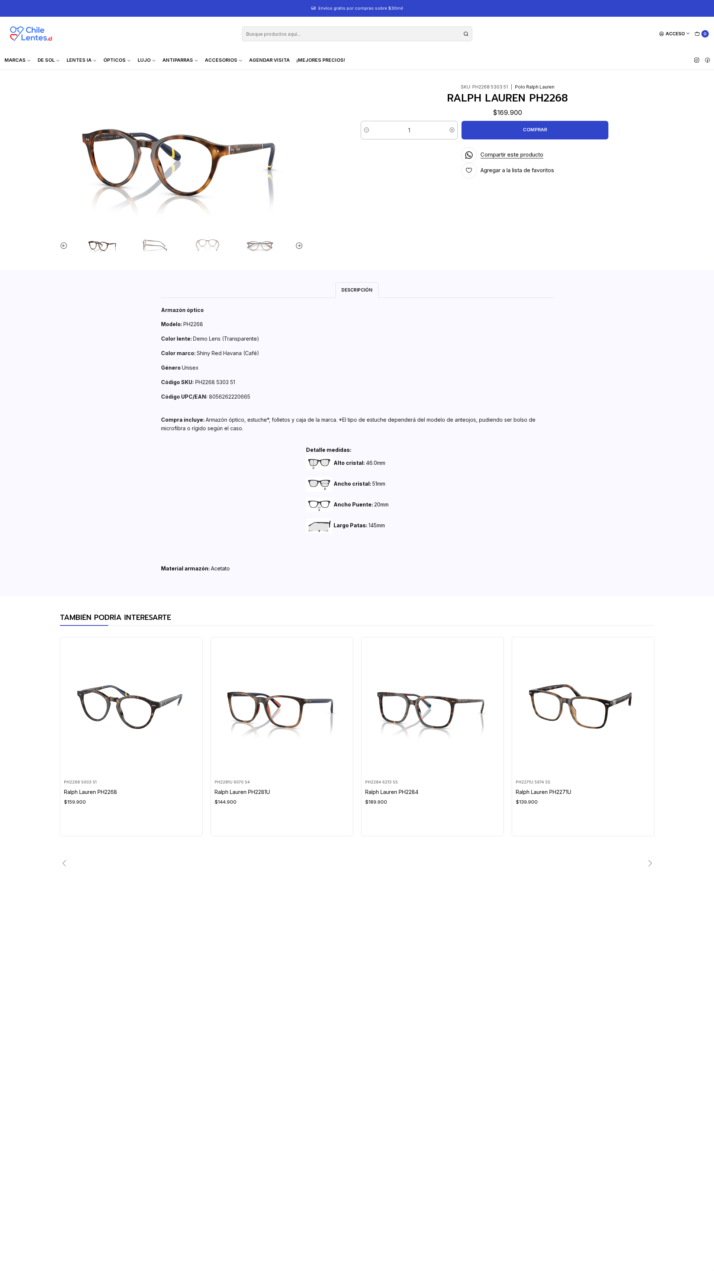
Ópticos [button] (114, 60)
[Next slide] (297, 245)
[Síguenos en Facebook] (707, 60)
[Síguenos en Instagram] (696, 60)
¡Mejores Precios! (320, 60)
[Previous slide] (65, 245)
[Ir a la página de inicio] (31, 34)
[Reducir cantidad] (366, 130)
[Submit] (466, 33)
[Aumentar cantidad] (452, 130)
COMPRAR (535, 129)
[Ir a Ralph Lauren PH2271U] (583, 708)
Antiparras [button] (178, 60)
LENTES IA (79, 60)
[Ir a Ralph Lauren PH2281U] (282, 708)
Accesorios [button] (221, 60)
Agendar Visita (269, 60)
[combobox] (357, 33)
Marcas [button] (15, 60)
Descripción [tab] (356, 290)
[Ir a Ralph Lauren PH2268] (131, 708)
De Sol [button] (46, 60)
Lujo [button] (144, 60)
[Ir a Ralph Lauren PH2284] (432, 708)
